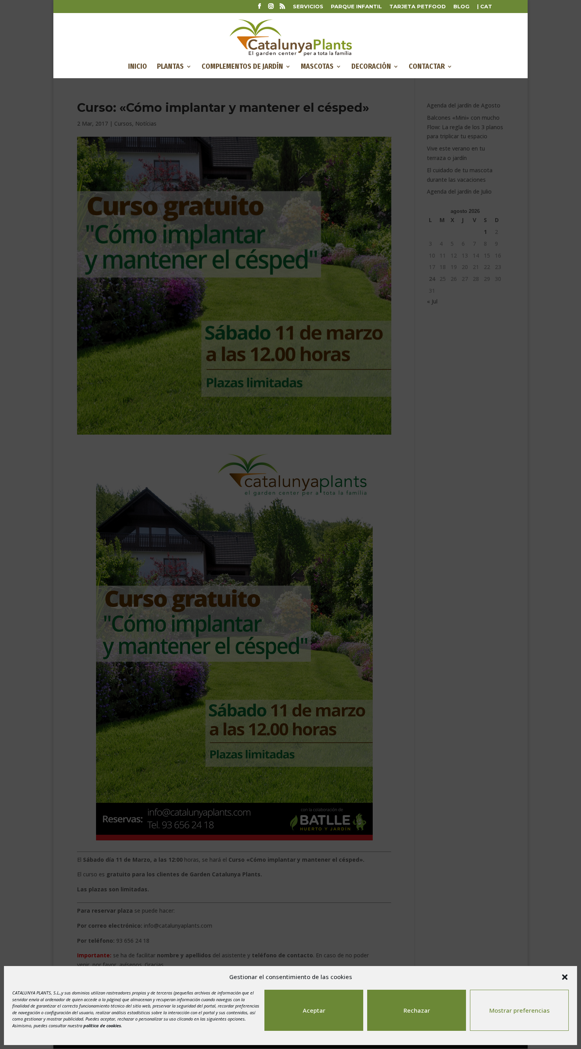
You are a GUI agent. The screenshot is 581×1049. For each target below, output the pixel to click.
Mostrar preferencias (519, 1010)
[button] (565, 977)
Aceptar (314, 1010)
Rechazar (417, 1010)
